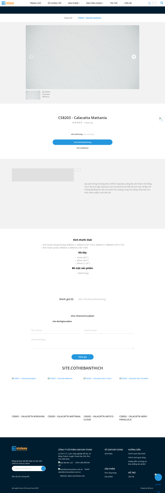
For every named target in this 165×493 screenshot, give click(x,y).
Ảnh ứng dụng (94, 3)
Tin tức (114, 3)
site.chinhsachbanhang (92, 299)
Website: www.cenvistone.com (72, 476)
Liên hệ (128, 3)
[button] (134, 56)
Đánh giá (83, 357)
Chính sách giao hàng (137, 457)
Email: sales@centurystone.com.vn (74, 470)
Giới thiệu (109, 453)
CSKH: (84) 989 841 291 (74, 463)
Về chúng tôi (54, 3)
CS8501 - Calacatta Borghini (28, 416)
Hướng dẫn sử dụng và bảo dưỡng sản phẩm (137, 462)
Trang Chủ (68, 18)
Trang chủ (35, 3)
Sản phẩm (73, 3)
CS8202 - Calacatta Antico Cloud (98, 418)
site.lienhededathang (82, 142)
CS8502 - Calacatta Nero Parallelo (133, 418)
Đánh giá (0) (66, 299)
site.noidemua (82, 148)
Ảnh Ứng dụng (110, 473)
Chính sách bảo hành (136, 453)
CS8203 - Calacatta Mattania (64, 416)
